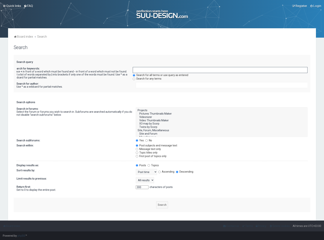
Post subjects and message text (158, 145)
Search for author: (27, 83)
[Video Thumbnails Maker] (221, 120)
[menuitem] (28, 5)
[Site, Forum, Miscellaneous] (221, 130)
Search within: (25, 145)
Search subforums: (28, 140)
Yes (141, 140)
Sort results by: (25, 170)
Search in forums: (27, 108)
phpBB (21, 235)
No (150, 140)
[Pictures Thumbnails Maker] (221, 114)
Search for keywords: (27, 68)
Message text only (150, 149)
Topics (155, 165)
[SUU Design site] (162, 14)
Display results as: (27, 165)
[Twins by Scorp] (221, 127)
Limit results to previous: (31, 178)
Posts (142, 165)
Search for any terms (148, 78)
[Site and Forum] (221, 134)
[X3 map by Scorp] (221, 123)
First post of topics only (152, 156)
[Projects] (221, 110)
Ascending (167, 171)
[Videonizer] (221, 117)
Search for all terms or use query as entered (162, 75)
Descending (186, 171)
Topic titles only (148, 152)
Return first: (23, 186)
